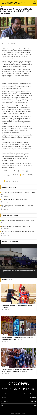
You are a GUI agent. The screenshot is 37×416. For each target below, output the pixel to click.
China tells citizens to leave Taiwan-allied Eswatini (14, 199)
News (3, 7)
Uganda (4, 335)
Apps (34, 405)
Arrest (29, 175)
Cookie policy (32, 397)
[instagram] (32, 389)
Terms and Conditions (30, 394)
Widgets (3, 409)
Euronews (33, 409)
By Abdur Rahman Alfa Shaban (10, 42)
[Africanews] (12, 3)
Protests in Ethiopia (12, 181)
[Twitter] (20, 389)
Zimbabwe (5, 367)
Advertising (33, 401)
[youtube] (15, 389)
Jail (23, 175)
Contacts (3, 397)
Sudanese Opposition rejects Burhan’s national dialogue (15, 226)
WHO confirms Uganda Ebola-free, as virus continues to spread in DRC (17, 338)
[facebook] (28, 389)
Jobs (2, 405)
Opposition (16, 178)
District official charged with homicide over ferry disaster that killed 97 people (17, 370)
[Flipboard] (24, 389)
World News (6, 303)
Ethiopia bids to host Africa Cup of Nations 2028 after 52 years (17, 220)
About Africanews (6, 394)
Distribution (4, 401)
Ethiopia (5, 37)
